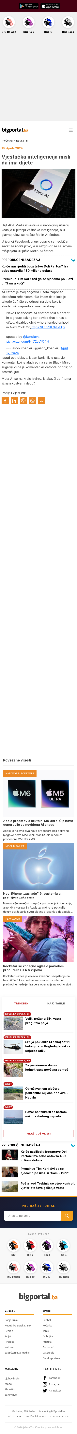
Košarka (47, 1325)
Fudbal (47, 1320)
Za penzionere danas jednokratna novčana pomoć (46, 1067)
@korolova (31, 337)
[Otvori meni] (71, 130)
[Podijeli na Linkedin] (14, 400)
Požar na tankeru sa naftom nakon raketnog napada (46, 1114)
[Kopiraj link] (41, 400)
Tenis (46, 1331)
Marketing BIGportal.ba (52, 1411)
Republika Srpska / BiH (18, 1325)
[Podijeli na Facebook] (5, 400)
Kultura (9, 1347)
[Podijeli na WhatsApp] (32, 400)
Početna (8, 140)
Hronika (9, 1341)
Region (9, 1331)
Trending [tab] (21, 1003)
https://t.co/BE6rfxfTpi (48, 327)
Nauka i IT (22, 140)
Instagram (55, 1384)
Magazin (12, 1369)
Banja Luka (11, 1320)
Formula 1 (48, 1347)
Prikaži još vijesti (39, 1133)
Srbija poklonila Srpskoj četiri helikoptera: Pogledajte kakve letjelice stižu (47, 1046)
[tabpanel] (38, 1073)
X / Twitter (55, 1390)
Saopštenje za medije (17, 1352)
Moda (8, 1384)
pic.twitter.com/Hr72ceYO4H (27, 341)
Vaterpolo (48, 1352)
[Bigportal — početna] (15, 130)
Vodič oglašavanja (36, 1416)
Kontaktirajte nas (59, 1416)
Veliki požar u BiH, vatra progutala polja (43, 1021)
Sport (47, 1310)
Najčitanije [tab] (56, 1003)
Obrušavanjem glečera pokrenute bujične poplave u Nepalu (46, 1093)
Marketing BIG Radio (23, 1411)
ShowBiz (10, 1389)
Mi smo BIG (14, 1416)
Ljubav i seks (12, 1378)
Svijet (8, 1336)
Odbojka (48, 1336)
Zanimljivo (11, 1394)
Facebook (54, 1378)
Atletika (47, 1341)
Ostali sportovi (51, 1358)
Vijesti (10, 1310)
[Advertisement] (38, 79)
